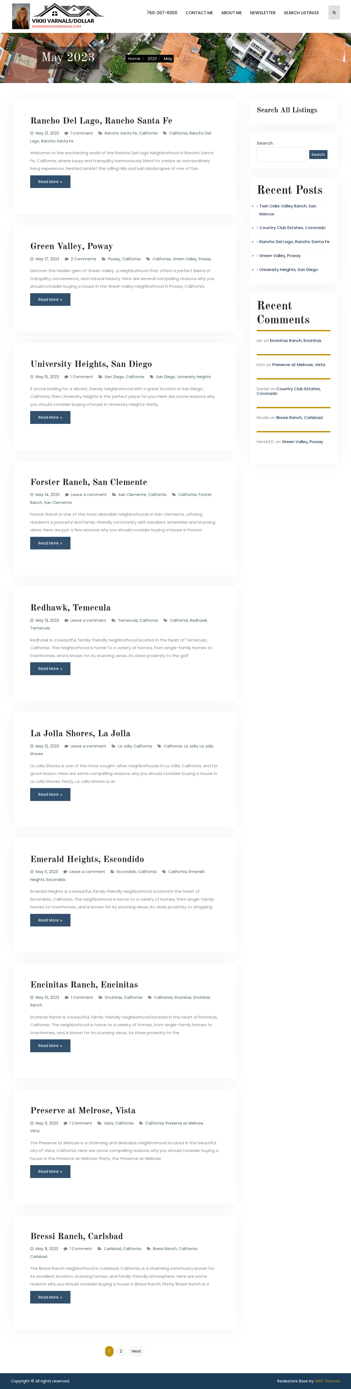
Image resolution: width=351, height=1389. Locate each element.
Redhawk (198, 620)
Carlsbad (38, 1256)
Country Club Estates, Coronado (292, 227)
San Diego (165, 377)
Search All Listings (287, 110)
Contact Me (199, 13)
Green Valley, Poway (71, 246)
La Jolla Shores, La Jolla (80, 733)
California (178, 133)
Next (136, 1351)
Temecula (40, 628)
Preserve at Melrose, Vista (83, 1111)
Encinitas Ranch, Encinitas (84, 985)
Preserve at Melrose (184, 1123)
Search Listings (301, 13)
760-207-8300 (162, 13)
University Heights (194, 377)
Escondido (56, 879)
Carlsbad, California (122, 1248)
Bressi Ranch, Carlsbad (76, 1236)
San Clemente (58, 502)
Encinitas (182, 997)
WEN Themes (327, 1381)
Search (265, 143)
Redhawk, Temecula (70, 608)
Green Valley (185, 259)
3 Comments (83, 259)
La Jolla (191, 746)
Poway (205, 259)
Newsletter (263, 13)
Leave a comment (89, 494)
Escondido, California (137, 871)
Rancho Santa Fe (57, 141)
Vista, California (119, 1123)
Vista (34, 1131)
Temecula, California (138, 620)
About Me (231, 13)
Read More (48, 181)
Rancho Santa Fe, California (131, 133)
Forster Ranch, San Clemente (88, 482)
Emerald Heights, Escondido (87, 859)
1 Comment (81, 133)
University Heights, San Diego (91, 364)
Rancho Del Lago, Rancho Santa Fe (101, 121)
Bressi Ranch (165, 1248)
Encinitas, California (123, 997)
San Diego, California (124, 377)
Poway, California (124, 259)
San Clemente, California (142, 494)
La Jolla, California (135, 746)
